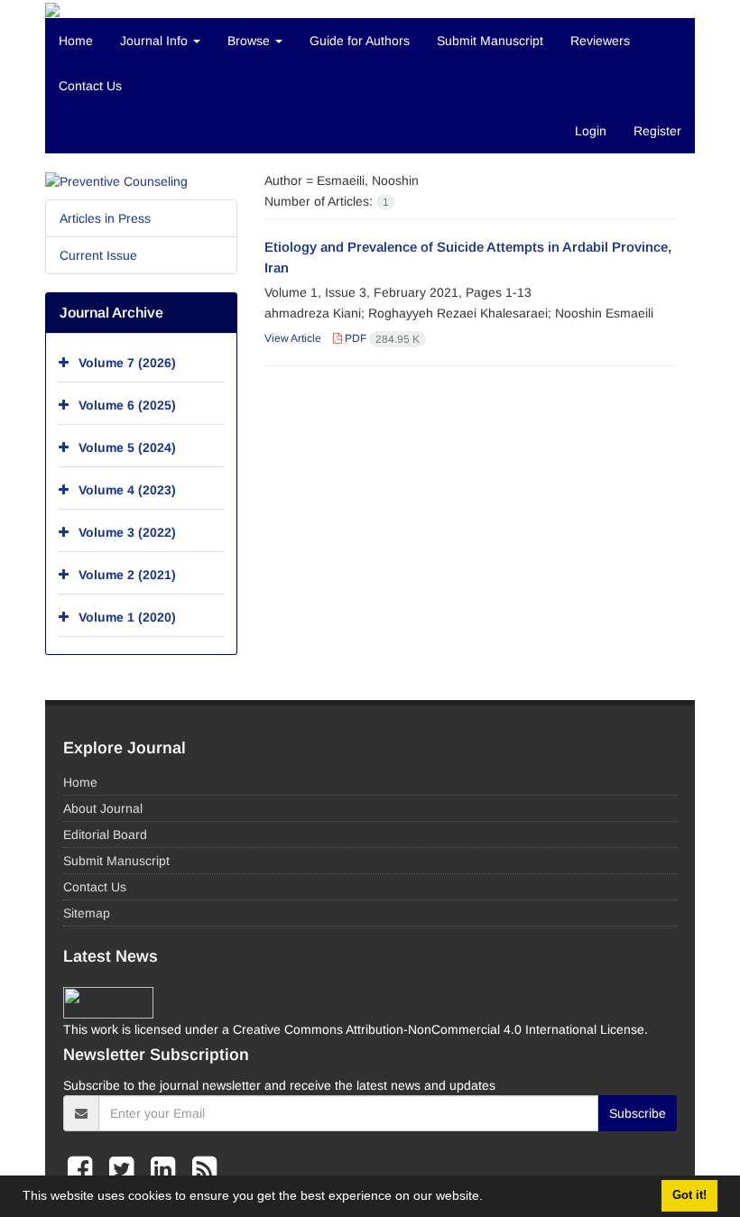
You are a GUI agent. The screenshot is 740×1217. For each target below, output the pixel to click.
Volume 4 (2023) (127, 490)
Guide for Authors (360, 40)
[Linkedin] (167, 1169)
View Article (292, 338)
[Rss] (204, 1169)
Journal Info (155, 40)
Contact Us (90, 85)
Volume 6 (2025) (127, 405)
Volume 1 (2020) (127, 617)
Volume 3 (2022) (127, 532)
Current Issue (98, 255)
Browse (250, 40)
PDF (381, 338)
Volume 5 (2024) (127, 447)
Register (657, 131)
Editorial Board (105, 834)
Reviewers (600, 40)
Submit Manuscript (490, 40)
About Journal (103, 808)
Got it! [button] (689, 1195)
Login (590, 131)
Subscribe (637, 1113)
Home (76, 40)
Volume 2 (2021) (127, 574)
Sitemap (86, 913)
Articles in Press (105, 218)
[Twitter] (125, 1169)
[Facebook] (84, 1169)
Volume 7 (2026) (127, 362)
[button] (489, 1198)
